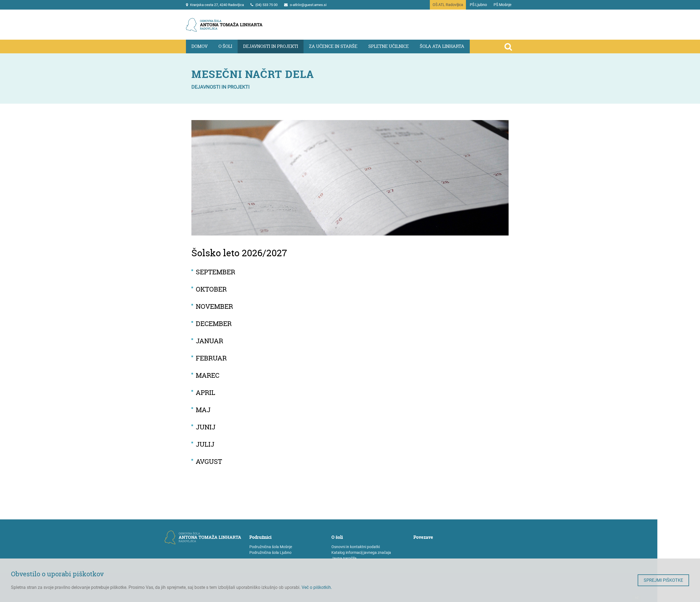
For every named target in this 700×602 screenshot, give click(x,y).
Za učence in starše (333, 46)
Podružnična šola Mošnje (270, 547)
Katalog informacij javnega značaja (361, 552)
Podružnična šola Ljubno (270, 552)
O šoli (225, 46)
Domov (199, 46)
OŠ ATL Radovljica (448, 4)
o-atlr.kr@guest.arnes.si (308, 5)
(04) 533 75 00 (266, 5)
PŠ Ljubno (478, 4)
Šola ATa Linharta (442, 46)
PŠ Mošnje (502, 4)
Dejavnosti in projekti (270, 46)
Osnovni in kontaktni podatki (355, 547)
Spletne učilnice (388, 46)
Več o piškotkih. (317, 587)
